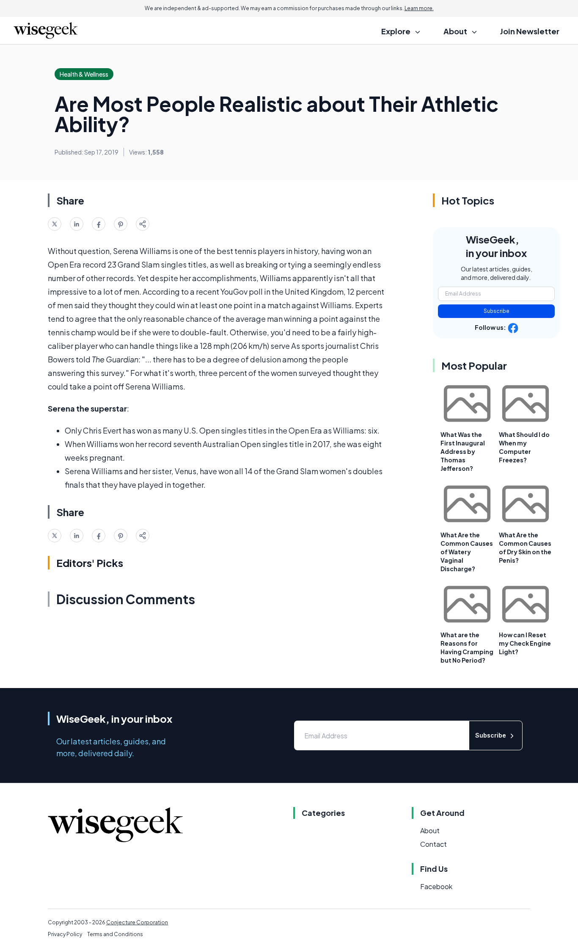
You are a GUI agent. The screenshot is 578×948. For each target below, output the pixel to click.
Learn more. (419, 8)
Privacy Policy (65, 934)
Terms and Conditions (115, 934)
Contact (433, 844)
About (430, 830)
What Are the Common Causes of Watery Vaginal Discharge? (466, 551)
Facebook (436, 886)
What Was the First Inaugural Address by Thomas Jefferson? (462, 451)
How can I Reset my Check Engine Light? (525, 643)
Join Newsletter (529, 31)
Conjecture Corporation (137, 922)
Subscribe (496, 311)
